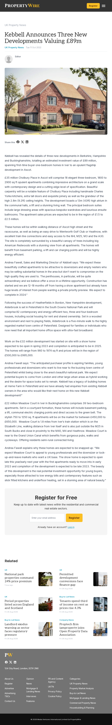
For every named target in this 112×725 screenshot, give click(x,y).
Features (30, 701)
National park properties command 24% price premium (19, 578)
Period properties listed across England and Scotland (19, 604)
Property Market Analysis (82, 688)
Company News (67, 620)
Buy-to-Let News (67, 596)
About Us (9, 678)
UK (6, 570)
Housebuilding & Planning (82, 707)
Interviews (31, 696)
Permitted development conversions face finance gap (71, 580)
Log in (71, 527)
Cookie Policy (55, 696)
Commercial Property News (83, 703)
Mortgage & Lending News (82, 698)
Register (93, 6)
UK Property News (15, 25)
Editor (18, 56)
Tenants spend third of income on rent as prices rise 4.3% (74, 604)
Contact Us (10, 701)
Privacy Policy (55, 691)
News (29, 683)
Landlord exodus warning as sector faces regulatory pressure (17, 630)
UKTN (51, 686)
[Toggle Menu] (103, 6)
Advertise (9, 688)
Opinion (30, 678)
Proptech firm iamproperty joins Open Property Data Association (74, 630)
